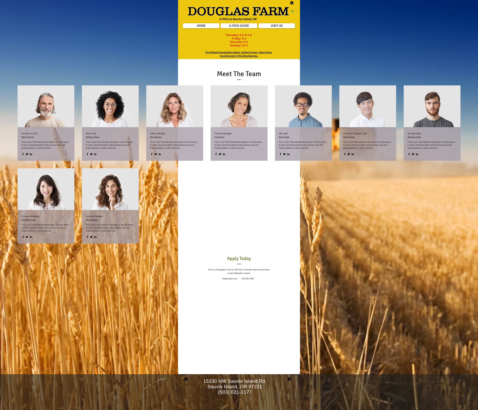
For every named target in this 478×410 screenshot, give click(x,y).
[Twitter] (27, 154)
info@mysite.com (229, 279)
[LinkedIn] (30, 154)
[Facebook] (23, 154)
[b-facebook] (292, 2)
